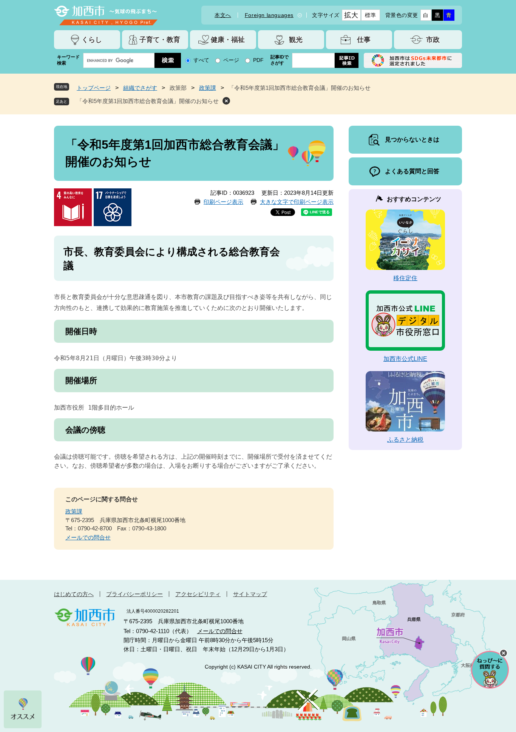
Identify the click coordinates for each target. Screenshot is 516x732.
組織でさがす (140, 88)
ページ (231, 60)
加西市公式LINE (405, 359)
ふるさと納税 (405, 439)
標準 (370, 15)
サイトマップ (250, 594)
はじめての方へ (74, 594)
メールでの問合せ (88, 537)
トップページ (94, 88)
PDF (258, 60)
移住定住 (405, 278)
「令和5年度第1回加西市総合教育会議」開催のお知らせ (148, 101)
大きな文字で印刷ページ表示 (297, 202)
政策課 (207, 88)
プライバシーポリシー (134, 594)
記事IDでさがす (279, 60)
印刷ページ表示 (223, 202)
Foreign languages (269, 15)
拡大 (351, 15)
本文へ (223, 15)
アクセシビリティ (198, 594)
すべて (201, 60)
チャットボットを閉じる (503, 653)
